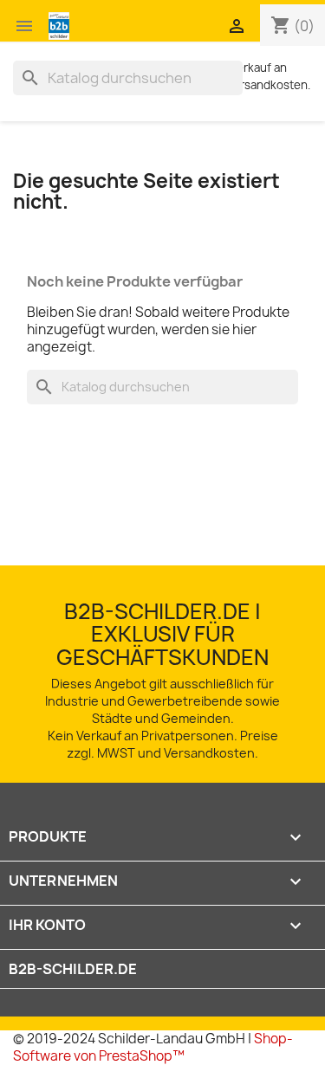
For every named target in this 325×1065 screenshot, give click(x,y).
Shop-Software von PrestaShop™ (153, 1047)
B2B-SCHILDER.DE (73, 968)
